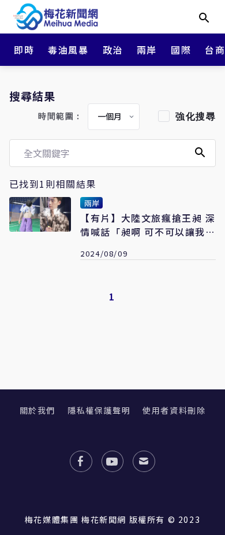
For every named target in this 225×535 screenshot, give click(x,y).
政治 (113, 50)
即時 (24, 50)
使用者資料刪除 (173, 410)
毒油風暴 (68, 50)
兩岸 (147, 50)
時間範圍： (60, 116)
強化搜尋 (195, 116)
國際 (181, 50)
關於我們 (37, 410)
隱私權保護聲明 (99, 410)
